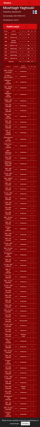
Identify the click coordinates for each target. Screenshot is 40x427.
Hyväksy (25, 424)
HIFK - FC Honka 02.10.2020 (8, 341)
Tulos (16, 66)
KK (32, 66)
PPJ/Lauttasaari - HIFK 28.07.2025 (8, 139)
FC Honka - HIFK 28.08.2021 (8, 229)
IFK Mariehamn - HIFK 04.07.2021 (8, 255)
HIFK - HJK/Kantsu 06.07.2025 (8, 152)
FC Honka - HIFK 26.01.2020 (8, 414)
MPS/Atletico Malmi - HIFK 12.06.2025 (8, 163)
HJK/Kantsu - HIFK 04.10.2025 (8, 82)
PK (35, 66)
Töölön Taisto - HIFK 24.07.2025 (8, 145)
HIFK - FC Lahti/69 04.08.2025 (8, 132)
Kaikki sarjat (13, 26)
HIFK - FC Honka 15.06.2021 (8, 271)
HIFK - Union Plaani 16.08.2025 (8, 116)
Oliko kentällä (23, 66)
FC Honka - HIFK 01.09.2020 (8, 362)
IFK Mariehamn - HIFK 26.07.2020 (8, 398)
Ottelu (8, 66)
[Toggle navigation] (29, 3)
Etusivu (7, 3)
